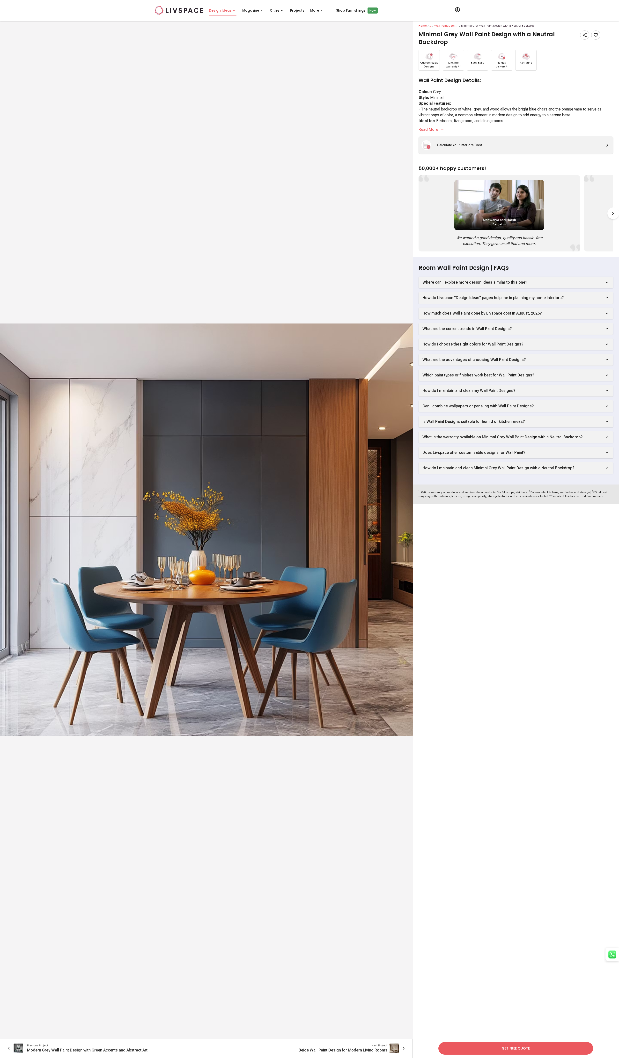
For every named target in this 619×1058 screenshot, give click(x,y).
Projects (297, 10)
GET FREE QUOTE (516, 1048)
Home (423, 25)
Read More (428, 129)
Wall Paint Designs (446, 25)
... (430, 25)
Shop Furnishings (351, 10)
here (524, 492)
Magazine (250, 10)
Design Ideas (220, 10)
